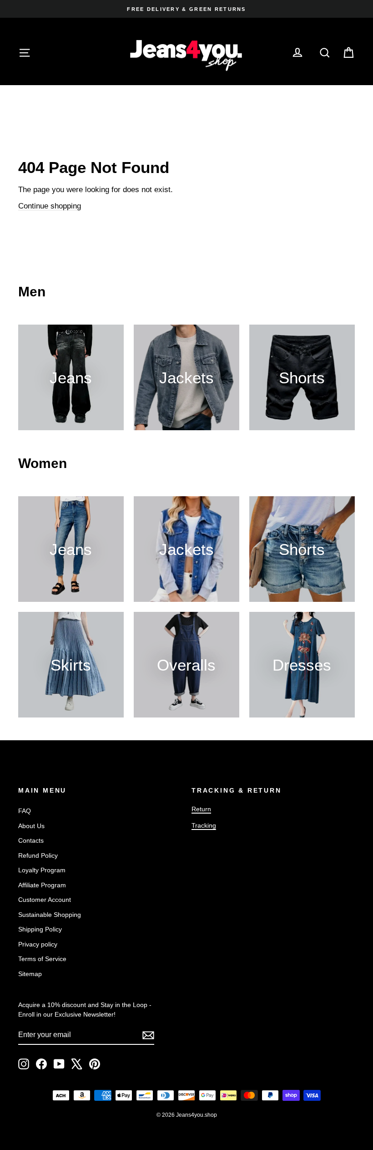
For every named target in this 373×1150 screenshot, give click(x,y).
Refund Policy (38, 855)
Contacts (31, 840)
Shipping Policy (40, 929)
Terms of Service (42, 958)
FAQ (24, 810)
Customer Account (44, 899)
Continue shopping (49, 206)
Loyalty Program (42, 870)
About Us (31, 825)
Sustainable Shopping (49, 914)
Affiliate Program (42, 885)
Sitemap (30, 973)
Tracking (204, 825)
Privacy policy (37, 944)
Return (201, 809)
